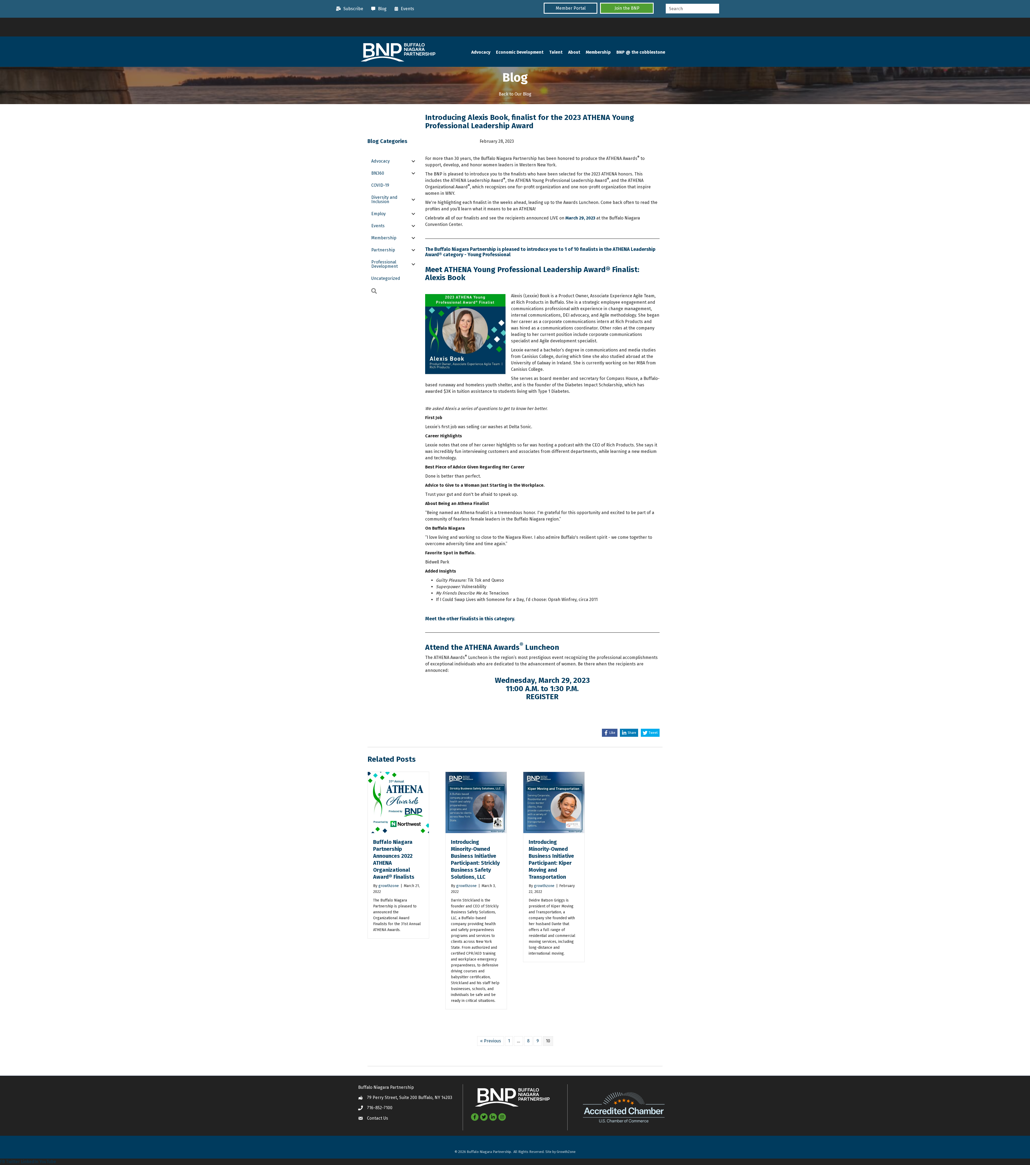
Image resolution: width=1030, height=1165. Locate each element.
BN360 (377, 173)
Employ (378, 213)
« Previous (490, 1040)
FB (2, 1161)
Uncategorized (385, 278)
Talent (555, 52)
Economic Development (519, 52)
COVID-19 (380, 185)
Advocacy (480, 52)
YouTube (47, 1161)
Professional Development (384, 264)
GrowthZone (566, 1152)
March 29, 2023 (580, 218)
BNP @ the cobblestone (640, 52)
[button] (570, 8)
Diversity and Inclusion (384, 199)
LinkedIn (29, 1161)
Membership (598, 52)
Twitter (13, 1161)
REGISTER (542, 696)
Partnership (383, 249)
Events (378, 225)
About (574, 52)
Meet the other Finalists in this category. (470, 619)
